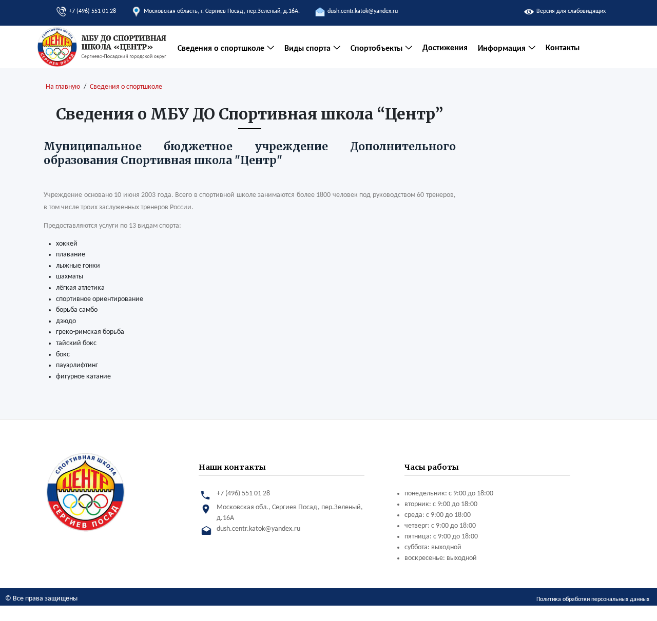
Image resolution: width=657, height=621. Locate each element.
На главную (63, 87)
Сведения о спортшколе (126, 87)
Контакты (562, 48)
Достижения (445, 48)
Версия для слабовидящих (571, 11)
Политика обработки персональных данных (592, 599)
